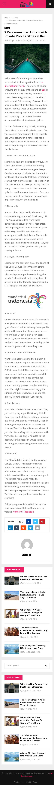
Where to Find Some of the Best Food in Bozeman (33, 578)
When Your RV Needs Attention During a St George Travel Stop (31, 612)
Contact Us (18, 782)
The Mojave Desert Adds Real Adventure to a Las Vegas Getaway (32, 595)
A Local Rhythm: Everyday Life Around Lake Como (32, 647)
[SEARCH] (46, 666)
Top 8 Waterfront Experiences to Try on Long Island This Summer (34, 630)
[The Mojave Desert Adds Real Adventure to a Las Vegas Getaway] (11, 595)
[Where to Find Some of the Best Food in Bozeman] (11, 580)
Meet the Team (32, 782)
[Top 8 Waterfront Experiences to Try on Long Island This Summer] (11, 631)
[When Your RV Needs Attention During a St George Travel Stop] (11, 613)
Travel (7, 28)
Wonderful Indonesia (23, 511)
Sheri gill (10, 41)
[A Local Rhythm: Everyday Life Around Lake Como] (11, 649)
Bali (43, 89)
